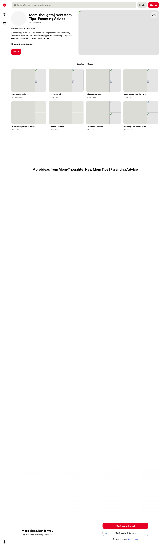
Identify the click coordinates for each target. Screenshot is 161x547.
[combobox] (75, 5)
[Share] (154, 15)
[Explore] (5, 14)
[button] (17, 28)
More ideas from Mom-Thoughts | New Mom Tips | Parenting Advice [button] (85, 169)
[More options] (5, 542)
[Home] (5, 5)
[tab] (80, 64)
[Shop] (5, 23)
